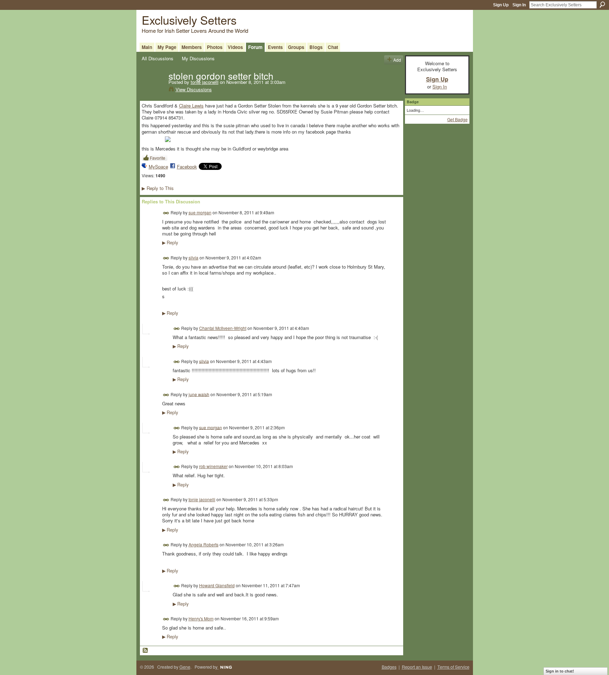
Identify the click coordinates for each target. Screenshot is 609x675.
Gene (184, 667)
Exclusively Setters (189, 19)
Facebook (187, 166)
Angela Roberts (204, 544)
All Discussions (157, 58)
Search (602, 4)
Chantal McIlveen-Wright (222, 328)
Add (397, 60)
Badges (389, 667)
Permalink (166, 213)
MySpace (158, 166)
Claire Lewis (191, 105)
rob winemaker (213, 466)
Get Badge (457, 119)
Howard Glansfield (217, 585)
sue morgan (200, 212)
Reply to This (158, 188)
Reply (170, 242)
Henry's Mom (201, 618)
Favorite (157, 158)
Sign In (519, 4)
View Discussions (194, 89)
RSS (145, 651)
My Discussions (198, 58)
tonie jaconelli (205, 82)
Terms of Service (453, 667)
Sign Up (501, 4)
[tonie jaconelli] (153, 90)
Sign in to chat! (560, 671)
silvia (193, 257)
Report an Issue (417, 667)
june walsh (199, 394)
